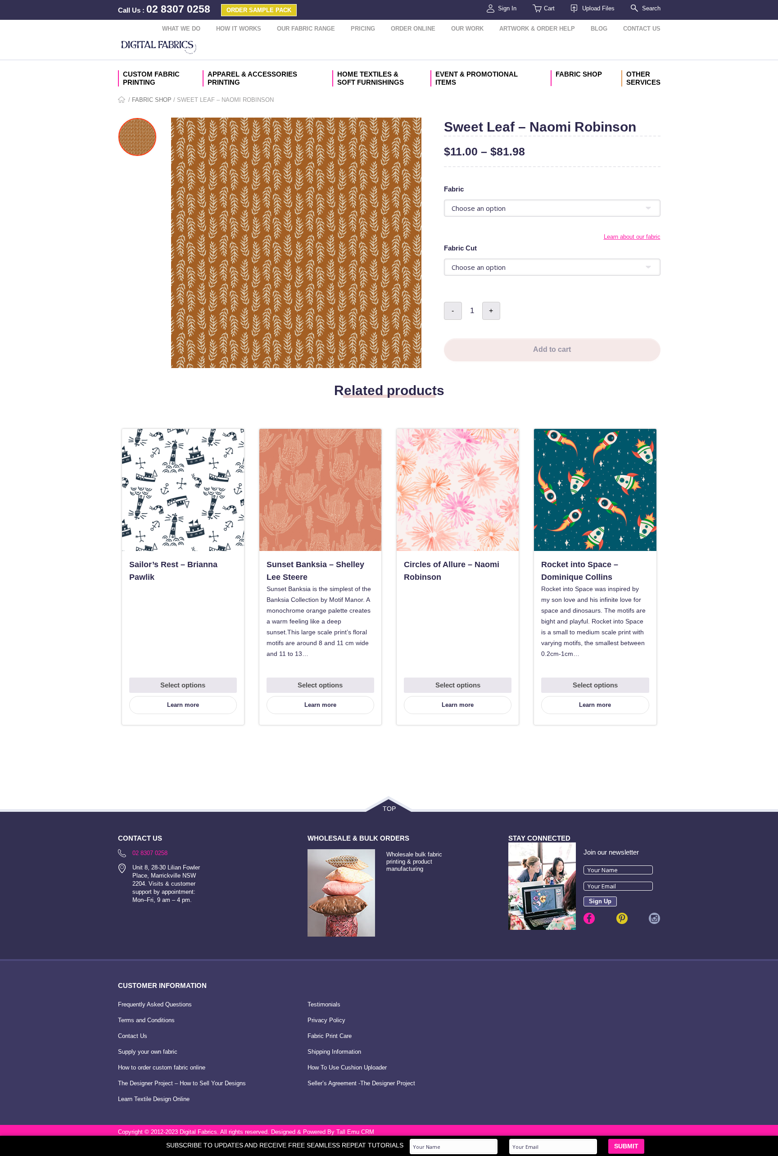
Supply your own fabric (147, 1051)
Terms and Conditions (146, 1020)
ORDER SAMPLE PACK (258, 10)
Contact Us (641, 28)
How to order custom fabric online (161, 1067)
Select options (182, 685)
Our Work (467, 28)
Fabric (454, 189)
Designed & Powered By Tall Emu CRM (322, 1132)
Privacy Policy (326, 1020)
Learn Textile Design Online (154, 1099)
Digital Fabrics (159, 48)
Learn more (183, 704)
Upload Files (598, 8)
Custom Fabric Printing (151, 78)
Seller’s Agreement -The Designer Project (361, 1083)
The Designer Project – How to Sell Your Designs (182, 1083)
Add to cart (552, 349)
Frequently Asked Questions (155, 1004)
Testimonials (324, 1004)
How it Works (238, 28)
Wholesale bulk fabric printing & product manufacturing (414, 861)
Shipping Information (334, 1051)
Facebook (589, 918)
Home (122, 100)
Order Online (413, 28)
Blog (599, 28)
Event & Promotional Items (476, 78)
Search (651, 8)
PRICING (363, 28)
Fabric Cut (460, 248)
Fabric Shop (579, 74)
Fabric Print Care (330, 1036)
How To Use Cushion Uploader (347, 1067)
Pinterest (622, 918)
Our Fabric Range (306, 28)
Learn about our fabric (632, 236)
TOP (389, 808)
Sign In (507, 8)
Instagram (654, 918)
